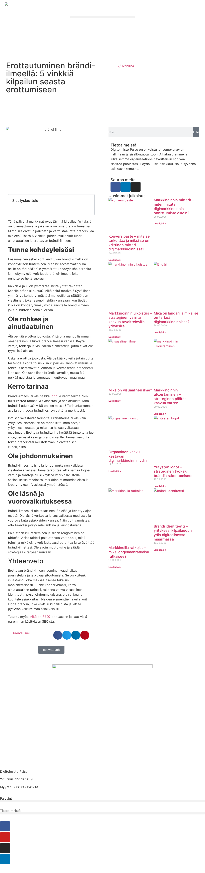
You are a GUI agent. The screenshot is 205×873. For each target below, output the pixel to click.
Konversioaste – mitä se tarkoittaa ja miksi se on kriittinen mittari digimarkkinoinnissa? (129, 242)
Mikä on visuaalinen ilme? (130, 390)
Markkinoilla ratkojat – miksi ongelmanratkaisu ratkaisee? (129, 552)
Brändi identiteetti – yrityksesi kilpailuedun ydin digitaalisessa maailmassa (173, 532)
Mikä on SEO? (39, 617)
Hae (196, 132)
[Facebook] (116, 187)
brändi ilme (21, 633)
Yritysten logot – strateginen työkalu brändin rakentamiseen (174, 471)
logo (54, 396)
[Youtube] (5, 837)
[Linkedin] (126, 187)
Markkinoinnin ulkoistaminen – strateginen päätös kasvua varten (170, 396)
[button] (102, 17)
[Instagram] (136, 187)
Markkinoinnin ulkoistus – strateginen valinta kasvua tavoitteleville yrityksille (130, 319)
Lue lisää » (115, 259)
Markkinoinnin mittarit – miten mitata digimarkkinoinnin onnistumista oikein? (174, 206)
